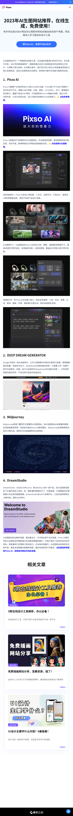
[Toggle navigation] (70, 7)
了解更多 (62, 627)
